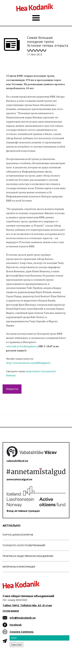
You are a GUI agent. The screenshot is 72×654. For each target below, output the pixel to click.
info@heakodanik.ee (23, 617)
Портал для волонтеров (18, 534)
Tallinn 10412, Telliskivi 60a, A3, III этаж (27, 605)
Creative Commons (22, 631)
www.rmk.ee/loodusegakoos (21, 346)
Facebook (16, 624)
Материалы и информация (19, 566)
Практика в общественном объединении (28, 556)
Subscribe (16, 644)
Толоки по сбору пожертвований (24, 545)
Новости (12, 389)
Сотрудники (11, 610)
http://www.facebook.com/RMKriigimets (28, 362)
